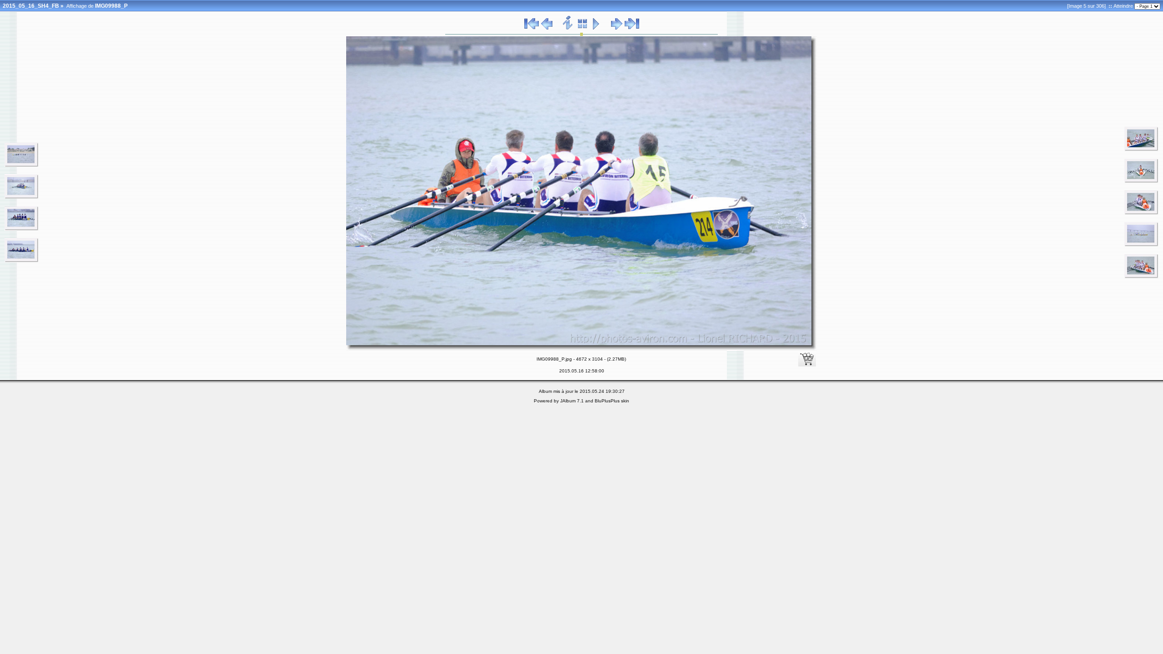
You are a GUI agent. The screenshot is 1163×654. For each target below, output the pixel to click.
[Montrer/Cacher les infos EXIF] (568, 28)
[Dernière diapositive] (632, 28)
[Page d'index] (583, 28)
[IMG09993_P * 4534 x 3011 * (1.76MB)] (1141, 245)
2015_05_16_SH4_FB (31, 6)
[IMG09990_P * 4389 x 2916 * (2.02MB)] (1141, 181)
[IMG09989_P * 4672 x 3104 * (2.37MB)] (1141, 149)
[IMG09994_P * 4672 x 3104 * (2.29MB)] (1141, 276)
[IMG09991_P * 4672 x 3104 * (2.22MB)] (1141, 213)
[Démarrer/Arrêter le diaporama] (596, 28)
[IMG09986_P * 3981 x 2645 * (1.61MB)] (22, 229)
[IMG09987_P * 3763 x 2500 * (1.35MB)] (22, 260)
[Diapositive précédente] (547, 28)
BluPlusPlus (607, 400)
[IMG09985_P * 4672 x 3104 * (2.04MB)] (22, 197)
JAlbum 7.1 (572, 400)
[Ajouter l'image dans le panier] (807, 357)
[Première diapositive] (531, 28)
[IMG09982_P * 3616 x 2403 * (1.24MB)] (22, 165)
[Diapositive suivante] (617, 28)
